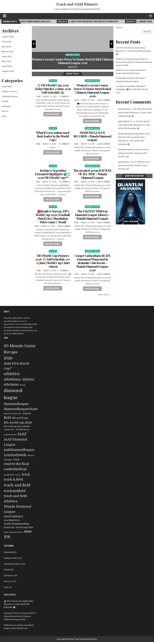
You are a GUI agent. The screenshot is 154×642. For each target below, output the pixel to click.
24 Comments (64, 182)
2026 (8, 358)
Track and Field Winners (77, 4)
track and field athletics (15, 498)
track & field (13, 479)
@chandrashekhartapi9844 (131, 134)
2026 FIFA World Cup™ (16, 366)
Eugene (27, 413)
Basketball (7, 86)
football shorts (22, 430)
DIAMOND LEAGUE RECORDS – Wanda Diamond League (92, 136)
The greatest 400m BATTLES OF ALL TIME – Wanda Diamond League (92, 174)
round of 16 (9, 475)
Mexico (31, 455)
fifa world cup (20, 418)
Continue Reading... (53, 114)
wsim (38, 96)
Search (119, 27)
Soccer (53, 80)
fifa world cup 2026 (18, 422)
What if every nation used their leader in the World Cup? (52, 136)
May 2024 (6, 61)
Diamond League (54, 54)
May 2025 (6, 46)
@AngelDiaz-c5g (126, 162)
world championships (16, 523)
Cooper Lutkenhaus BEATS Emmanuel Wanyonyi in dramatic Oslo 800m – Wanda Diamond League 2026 (92, 263)
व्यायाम (27, 532)
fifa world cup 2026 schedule (17, 426)
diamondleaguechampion (24, 409)
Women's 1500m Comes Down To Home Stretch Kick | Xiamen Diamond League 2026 (54, 61)
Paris (17, 459)
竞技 (7, 537)
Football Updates (10, 435)
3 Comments (64, 96)
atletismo (11, 384)
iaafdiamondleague (19, 450)
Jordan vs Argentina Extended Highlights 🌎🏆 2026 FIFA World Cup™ (53, 174)
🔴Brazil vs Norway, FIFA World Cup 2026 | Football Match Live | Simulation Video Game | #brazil (53, 216)
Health (5, 101)
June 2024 (7, 56)
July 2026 (6, 42)
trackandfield (15, 491)
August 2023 (8, 71)
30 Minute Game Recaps (19, 349)
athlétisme (12, 379)
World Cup (9, 527)
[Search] (150, 16)
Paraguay (8, 460)
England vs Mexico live (13, 414)
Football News (9, 430)
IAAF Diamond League (15, 442)
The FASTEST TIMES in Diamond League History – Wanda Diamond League (92, 214)
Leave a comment (104, 100)
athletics (12, 374)
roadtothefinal (15, 469)
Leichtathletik (15, 455)
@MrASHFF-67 (125, 121)
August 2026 (8, 37)
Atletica (28, 379)
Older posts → (104, 294)
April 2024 (7, 66)
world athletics (13, 516)
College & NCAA (9, 91)
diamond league (13, 394)
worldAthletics (12, 520)
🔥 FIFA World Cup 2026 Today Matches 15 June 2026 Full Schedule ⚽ (53, 88)
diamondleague (16, 404)
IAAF (22, 434)
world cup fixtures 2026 (13, 532)
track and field (17, 485)
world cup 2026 (24, 527)
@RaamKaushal (125, 149)
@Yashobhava (124, 109)
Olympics (6, 106)
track (26, 474)
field (7, 417)
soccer (17, 475)
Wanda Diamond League (17, 509)
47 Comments (64, 144)
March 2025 (7, 51)
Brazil (22, 385)
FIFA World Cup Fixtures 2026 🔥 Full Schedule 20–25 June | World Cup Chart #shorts (52, 261)
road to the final (16, 464)
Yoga (4, 116)
